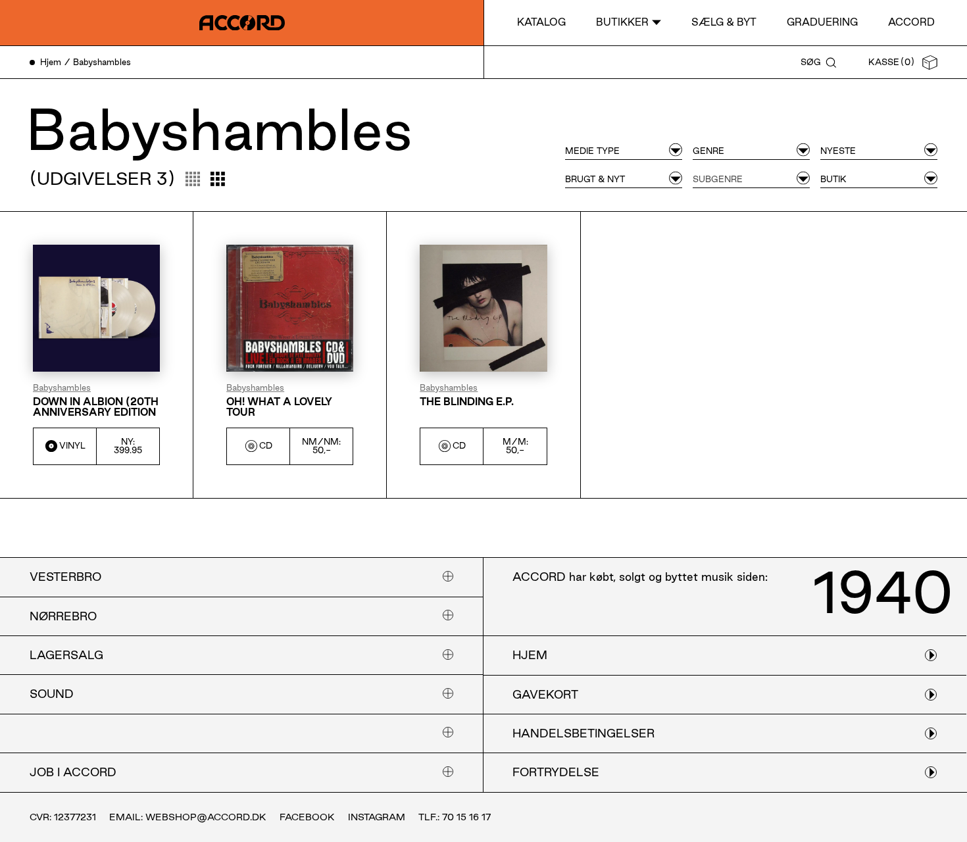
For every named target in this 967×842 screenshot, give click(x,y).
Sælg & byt (723, 22)
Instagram (376, 817)
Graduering (822, 22)
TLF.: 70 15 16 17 (454, 817)
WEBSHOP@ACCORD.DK (205, 817)
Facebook (307, 817)
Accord (911, 22)
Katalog (541, 22)
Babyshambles (62, 388)
